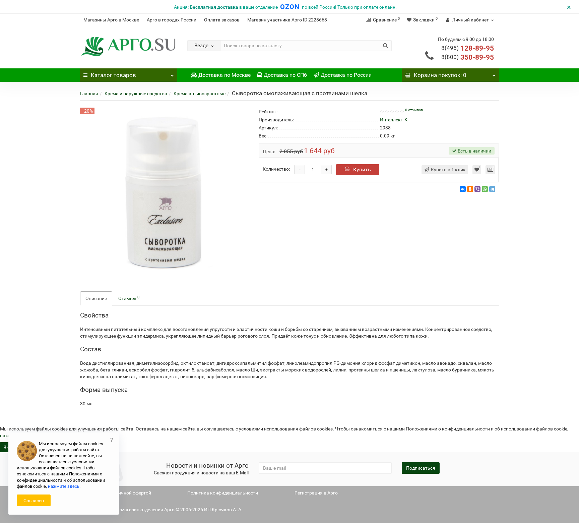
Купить (362, 169)
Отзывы (128, 298)
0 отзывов (414, 110)
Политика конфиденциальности (222, 493)
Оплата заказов (222, 19)
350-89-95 (467, 57)
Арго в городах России (171, 19)
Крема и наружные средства (136, 93)
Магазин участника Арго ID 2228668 (287, 19)
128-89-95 (467, 48)
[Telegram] (492, 189)
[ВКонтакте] (463, 189)
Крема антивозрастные (200, 93)
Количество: (276, 169)
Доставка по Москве (224, 75)
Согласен (33, 500)
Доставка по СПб (285, 75)
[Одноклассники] (470, 189)
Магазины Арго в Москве (111, 19)
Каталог (113, 75)
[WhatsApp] (485, 189)
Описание (96, 298)
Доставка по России (346, 75)
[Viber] (477, 189)
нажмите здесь (63, 486)
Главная (89, 93)
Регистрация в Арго (316, 493)
